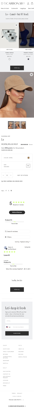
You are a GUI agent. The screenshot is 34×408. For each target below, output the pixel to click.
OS (28, 165)
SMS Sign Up (6, 383)
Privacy (19, 393)
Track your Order (8, 351)
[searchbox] (17, 231)
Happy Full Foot (28, 54)
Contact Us (6, 374)
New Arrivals (5, 8)
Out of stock (22, 175)
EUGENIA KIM (5, 136)
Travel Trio (9, 54)
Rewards (21, 351)
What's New (6, 349)
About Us (21, 349)
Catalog (5, 380)
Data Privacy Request (7, 377)
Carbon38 (14, 8)
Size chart (6, 166)
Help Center (6, 371)
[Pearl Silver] (9, 59)
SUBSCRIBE (17, 333)
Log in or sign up (6, 150)
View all (17, 68)
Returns (5, 354)
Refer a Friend (23, 357)
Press (4, 385)
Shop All (5, 363)
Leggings (23, 8)
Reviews (21, 354)
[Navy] (28, 59)
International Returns (7, 357)
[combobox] (22, 242)
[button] (17, 406)
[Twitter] (8, 190)
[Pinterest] (11, 190)
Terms (14, 393)
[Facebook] (6, 190)
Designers (6, 360)
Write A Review (17, 212)
